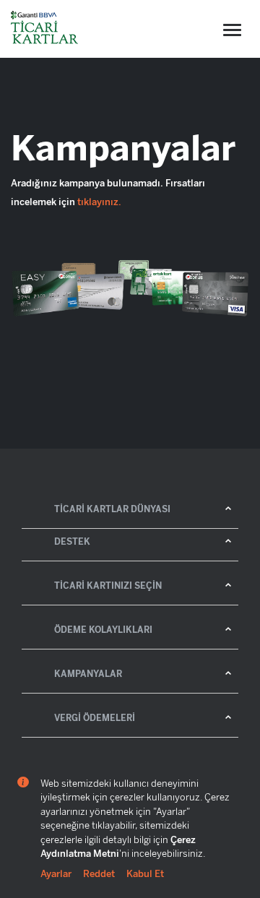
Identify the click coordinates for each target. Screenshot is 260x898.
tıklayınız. (99, 202)
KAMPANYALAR (88, 674)
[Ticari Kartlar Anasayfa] (45, 29)
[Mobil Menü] (232, 30)
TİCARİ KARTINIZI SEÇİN (108, 586)
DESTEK (72, 542)
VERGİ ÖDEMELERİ (94, 718)
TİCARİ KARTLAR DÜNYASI (112, 509)
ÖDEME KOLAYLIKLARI (103, 630)
